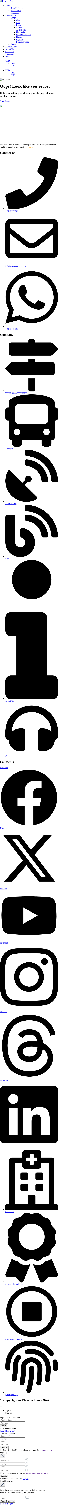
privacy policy (46, 1450)
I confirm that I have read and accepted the (27, 1450)
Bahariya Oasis (22, 42)
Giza (18, 22)
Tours (7, 6)
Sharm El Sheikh (23, 34)
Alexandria (21, 30)
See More (29, 147)
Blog (7, 56)
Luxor (18, 25)
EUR (13, 63)
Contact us (9, 51)
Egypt (13, 18)
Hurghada (20, 32)
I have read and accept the (25, 1473)
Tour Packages (17, 8)
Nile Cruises (16, 10)
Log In (25, 1478)
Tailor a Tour (10, 47)
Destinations (10, 15)
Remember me (9, 1428)
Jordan (13, 44)
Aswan (19, 27)
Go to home (5, 101)
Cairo (18, 20)
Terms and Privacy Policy (37, 1473)
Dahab (19, 37)
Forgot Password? (7, 1431)
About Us (9, 49)
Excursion (15, 13)
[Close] (1, 1406)
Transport (9, 54)
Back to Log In (6, 1504)
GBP (13, 66)
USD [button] (7, 61)
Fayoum (19, 39)
